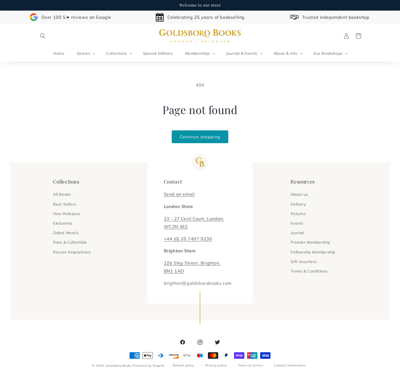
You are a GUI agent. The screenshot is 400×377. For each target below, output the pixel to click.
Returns (298, 213)
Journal (297, 232)
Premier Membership (310, 242)
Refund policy (183, 365)
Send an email (179, 194)
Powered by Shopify (149, 365)
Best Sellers (64, 204)
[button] (43, 36)
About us (299, 194)
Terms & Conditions (309, 271)
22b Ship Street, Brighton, (192, 263)
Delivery (298, 204)
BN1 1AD (174, 271)
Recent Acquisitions (72, 252)
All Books (62, 194)
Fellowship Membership (313, 252)
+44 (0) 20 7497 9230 (188, 238)
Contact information (289, 365)
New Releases (66, 213)
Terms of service (250, 365)
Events (297, 223)
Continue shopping (200, 136)
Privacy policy (216, 365)
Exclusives (62, 223)
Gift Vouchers (303, 261)
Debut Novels (65, 232)
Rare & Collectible (70, 242)
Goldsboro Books (119, 365)
